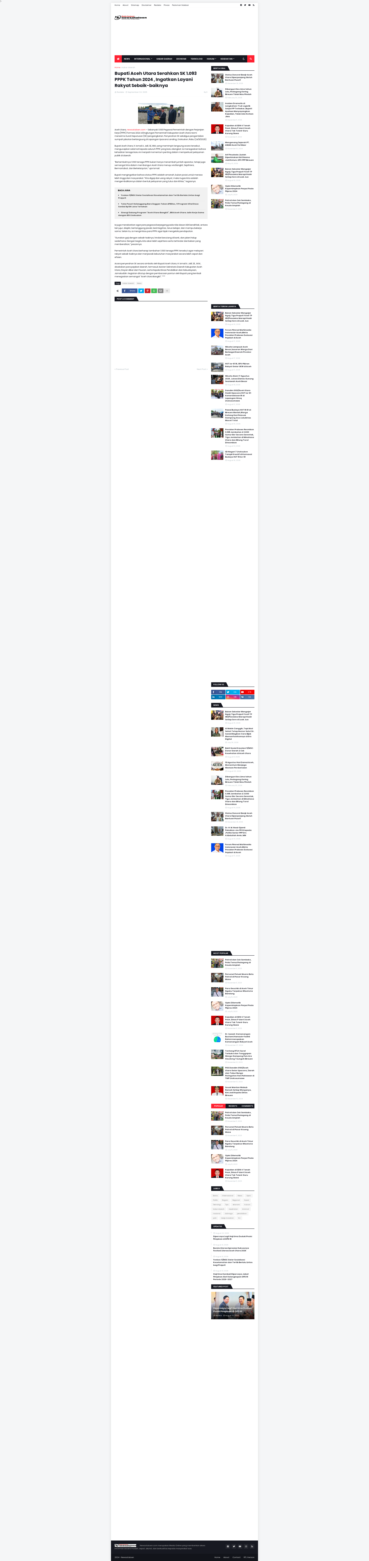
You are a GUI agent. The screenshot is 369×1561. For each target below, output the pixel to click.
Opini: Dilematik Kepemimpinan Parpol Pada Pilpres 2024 (239, 189)
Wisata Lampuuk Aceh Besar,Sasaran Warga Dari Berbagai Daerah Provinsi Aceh (238, 351)
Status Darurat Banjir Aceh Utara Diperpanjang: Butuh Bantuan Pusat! (238, 77)
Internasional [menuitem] (142, 58)
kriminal (245, 1209)
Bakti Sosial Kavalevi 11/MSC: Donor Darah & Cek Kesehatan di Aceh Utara (239, 751)
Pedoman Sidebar (180, 5)
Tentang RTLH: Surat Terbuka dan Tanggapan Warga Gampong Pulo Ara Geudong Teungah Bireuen (239, 1055)
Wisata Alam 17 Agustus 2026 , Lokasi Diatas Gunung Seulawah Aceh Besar (239, 379)
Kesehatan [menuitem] (226, 58)
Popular (218, 1106)
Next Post (201, 369)
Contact (236, 1557)
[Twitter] (141, 290)
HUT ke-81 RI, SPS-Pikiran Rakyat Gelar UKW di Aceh (238, 365)
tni (239, 1218)
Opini (248, 1195)
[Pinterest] (147, 290)
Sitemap (135, 5)
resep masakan (227, 1218)
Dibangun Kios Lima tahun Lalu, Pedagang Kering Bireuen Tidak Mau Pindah (238, 92)
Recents (233, 1106)
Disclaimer (146, 5)
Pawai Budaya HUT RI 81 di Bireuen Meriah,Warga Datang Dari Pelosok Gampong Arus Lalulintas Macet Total (238, 415)
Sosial (246, 1200)
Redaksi (157, 5)
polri (214, 1218)
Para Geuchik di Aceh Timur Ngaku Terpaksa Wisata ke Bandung (239, 991)
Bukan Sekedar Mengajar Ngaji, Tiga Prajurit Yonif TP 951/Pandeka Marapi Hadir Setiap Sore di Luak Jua (238, 173)
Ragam (225, 1200)
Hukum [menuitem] (210, 58)
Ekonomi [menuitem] (181, 58)
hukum (247, 1204)
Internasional (227, 1195)
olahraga (229, 1213)
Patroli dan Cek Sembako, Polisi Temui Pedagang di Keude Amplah (238, 203)
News (139, 283)
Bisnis (215, 1195)
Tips (226, 1204)
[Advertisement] (201, 31)
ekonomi (236, 1204)
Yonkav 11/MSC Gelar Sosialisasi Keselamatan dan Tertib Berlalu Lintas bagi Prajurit (233, 1262)
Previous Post (122, 369)
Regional (236, 1200)
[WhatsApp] (154, 290)
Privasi (167, 5)
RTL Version (249, 1557)
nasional (216, 1213)
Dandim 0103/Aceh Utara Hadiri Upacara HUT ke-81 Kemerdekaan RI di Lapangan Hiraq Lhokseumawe (238, 395)
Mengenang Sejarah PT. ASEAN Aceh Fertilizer (237, 143)
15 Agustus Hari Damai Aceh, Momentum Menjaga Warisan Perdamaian (239, 765)
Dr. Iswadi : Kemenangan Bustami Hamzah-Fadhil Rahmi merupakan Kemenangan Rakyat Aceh (239, 1038)
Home (117, 5)
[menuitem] (118, 58)
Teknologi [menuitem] (197, 58)
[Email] (160, 290)
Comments (247, 1106)
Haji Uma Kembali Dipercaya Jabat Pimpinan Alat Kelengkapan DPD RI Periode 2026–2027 (231, 1277)
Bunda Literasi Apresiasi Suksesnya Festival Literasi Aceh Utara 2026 (231, 1249)
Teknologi (217, 1204)
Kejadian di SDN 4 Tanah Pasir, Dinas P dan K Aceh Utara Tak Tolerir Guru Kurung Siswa (237, 129)
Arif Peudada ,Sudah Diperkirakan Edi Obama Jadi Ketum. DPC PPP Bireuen (239, 157)
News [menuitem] (127, 58)
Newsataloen (127, 1557)
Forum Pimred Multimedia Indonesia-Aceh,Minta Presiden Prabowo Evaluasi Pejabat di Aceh (238, 334)
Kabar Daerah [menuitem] (164, 58)
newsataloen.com (136, 129)
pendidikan (242, 1213)
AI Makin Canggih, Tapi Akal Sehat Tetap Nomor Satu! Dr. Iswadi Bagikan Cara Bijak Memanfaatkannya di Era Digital (239, 733)
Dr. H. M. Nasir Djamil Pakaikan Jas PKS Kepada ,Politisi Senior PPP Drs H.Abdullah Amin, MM (238, 831)
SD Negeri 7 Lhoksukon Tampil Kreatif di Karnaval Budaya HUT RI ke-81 (238, 454)
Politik (215, 1200)
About (125, 5)
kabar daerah (128, 67)
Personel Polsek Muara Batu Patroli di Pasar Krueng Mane (239, 977)
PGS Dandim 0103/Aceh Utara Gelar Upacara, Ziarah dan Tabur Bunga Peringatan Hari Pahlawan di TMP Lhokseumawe (239, 1073)
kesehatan (233, 1209)
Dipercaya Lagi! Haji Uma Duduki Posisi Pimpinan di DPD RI (232, 1237)
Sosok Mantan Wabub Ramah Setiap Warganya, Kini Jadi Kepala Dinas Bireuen (238, 1091)
